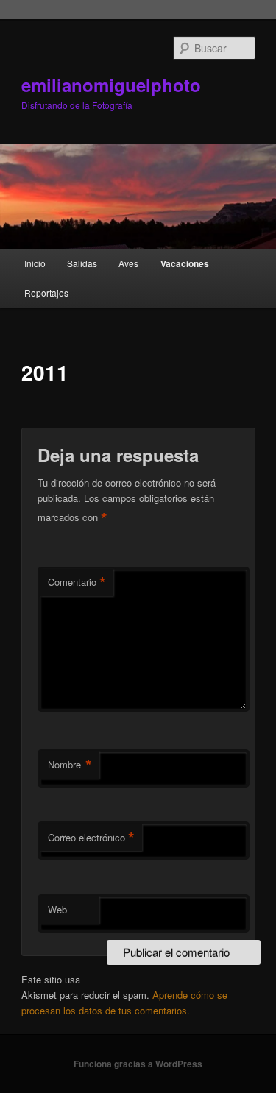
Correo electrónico (91, 837)
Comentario (77, 582)
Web (57, 909)
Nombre (70, 765)
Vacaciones (184, 263)
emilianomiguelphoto (111, 84)
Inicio (35, 263)
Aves (128, 263)
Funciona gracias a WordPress (138, 1063)
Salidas (82, 263)
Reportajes (46, 292)
